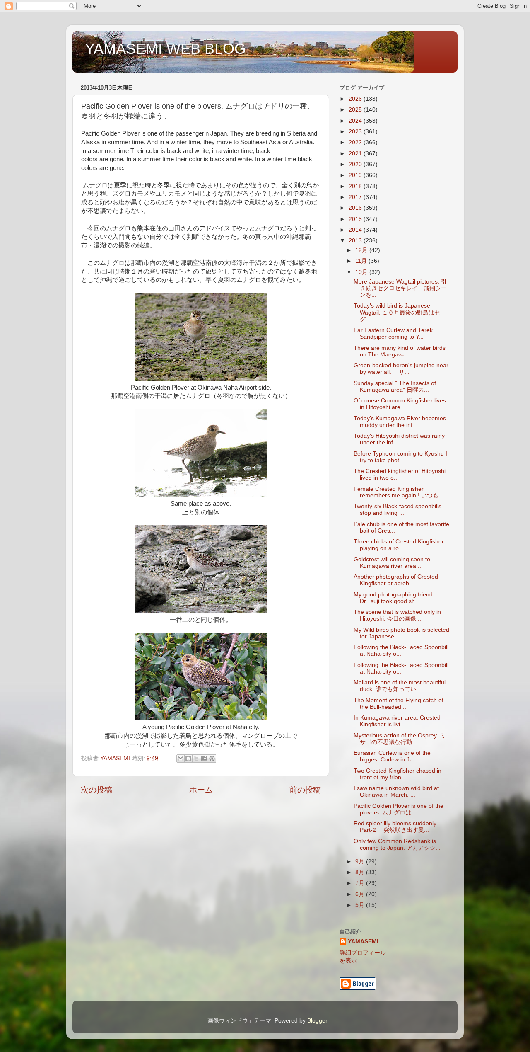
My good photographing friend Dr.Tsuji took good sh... (393, 597)
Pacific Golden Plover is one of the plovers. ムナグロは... (398, 809)
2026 (356, 99)
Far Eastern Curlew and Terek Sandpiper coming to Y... (393, 333)
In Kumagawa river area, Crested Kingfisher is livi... (397, 721)
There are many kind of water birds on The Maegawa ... (400, 351)
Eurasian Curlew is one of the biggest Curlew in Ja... (392, 756)
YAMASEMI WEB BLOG (165, 48)
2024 (356, 121)
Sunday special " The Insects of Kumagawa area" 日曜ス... (395, 386)
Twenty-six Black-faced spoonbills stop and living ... (397, 509)
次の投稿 (96, 789)
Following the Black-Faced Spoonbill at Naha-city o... (401, 650)
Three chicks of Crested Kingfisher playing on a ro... (399, 544)
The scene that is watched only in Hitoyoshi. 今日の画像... (397, 615)
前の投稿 (305, 789)
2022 (356, 142)
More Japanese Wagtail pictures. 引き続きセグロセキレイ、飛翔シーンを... (400, 288)
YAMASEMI (363, 941)
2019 (356, 175)
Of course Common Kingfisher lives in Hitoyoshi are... (400, 404)
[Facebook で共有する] (204, 758)
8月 (360, 872)
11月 (362, 261)
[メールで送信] (180, 758)
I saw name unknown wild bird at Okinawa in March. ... (396, 791)
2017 (356, 197)
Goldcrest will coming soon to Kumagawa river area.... (392, 562)
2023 (356, 131)
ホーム (201, 789)
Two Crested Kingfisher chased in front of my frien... (397, 774)
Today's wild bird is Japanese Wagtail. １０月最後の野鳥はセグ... (397, 312)
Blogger (317, 1021)
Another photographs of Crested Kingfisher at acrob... (396, 580)
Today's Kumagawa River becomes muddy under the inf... (400, 421)
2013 (356, 241)
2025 (356, 110)
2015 (356, 219)
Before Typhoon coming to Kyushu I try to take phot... (400, 457)
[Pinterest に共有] (212, 758)
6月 (360, 894)
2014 (356, 230)
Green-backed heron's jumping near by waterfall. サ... (401, 368)
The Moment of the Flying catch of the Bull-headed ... (398, 703)
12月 (362, 250)
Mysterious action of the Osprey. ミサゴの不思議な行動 (400, 738)
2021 (356, 153)
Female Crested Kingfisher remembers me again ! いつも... (398, 492)
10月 (362, 272)
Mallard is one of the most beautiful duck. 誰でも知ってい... (400, 685)
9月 (360, 861)
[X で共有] (196, 758)
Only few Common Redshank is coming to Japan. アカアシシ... (397, 844)
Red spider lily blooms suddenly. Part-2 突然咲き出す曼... (396, 826)
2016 (356, 208)
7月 (360, 883)
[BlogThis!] (188, 758)
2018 (356, 186)
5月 (360, 905)
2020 (356, 164)
